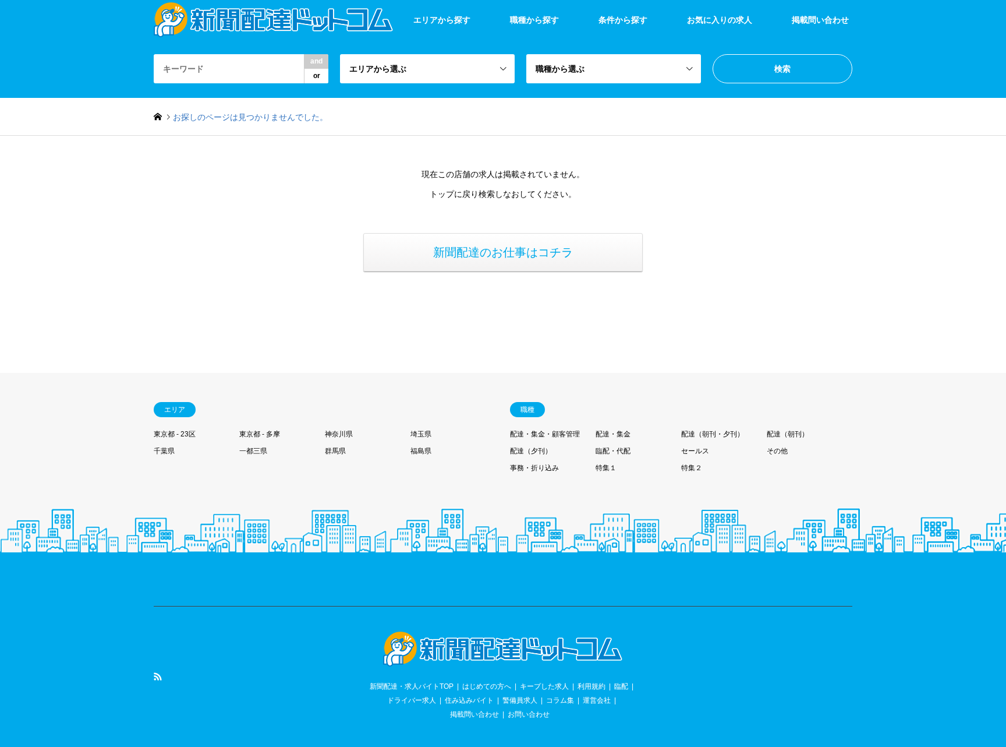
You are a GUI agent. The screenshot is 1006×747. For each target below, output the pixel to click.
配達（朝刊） (788, 434)
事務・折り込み (534, 468)
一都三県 (253, 451)
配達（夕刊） (531, 451)
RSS (158, 676)
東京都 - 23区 (175, 434)
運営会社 (597, 700)
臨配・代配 (613, 451)
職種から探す (534, 19)
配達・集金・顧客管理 (545, 434)
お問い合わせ (529, 714)
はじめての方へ (486, 686)
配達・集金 (613, 434)
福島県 (420, 451)
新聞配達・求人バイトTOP (412, 686)
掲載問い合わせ (820, 19)
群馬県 (335, 451)
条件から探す (622, 19)
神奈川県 (339, 434)
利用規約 (591, 686)
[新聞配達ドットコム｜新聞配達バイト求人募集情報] (503, 659)
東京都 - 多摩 (259, 434)
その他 (777, 451)
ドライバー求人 (411, 700)
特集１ (606, 468)
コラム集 (560, 700)
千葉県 (164, 451)
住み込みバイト (469, 700)
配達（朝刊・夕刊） (712, 434)
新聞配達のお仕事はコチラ (503, 252)
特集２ (691, 468)
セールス (695, 451)
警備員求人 (519, 700)
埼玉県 (420, 434)
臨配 (621, 686)
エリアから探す (441, 19)
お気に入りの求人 (719, 19)
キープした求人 (544, 686)
